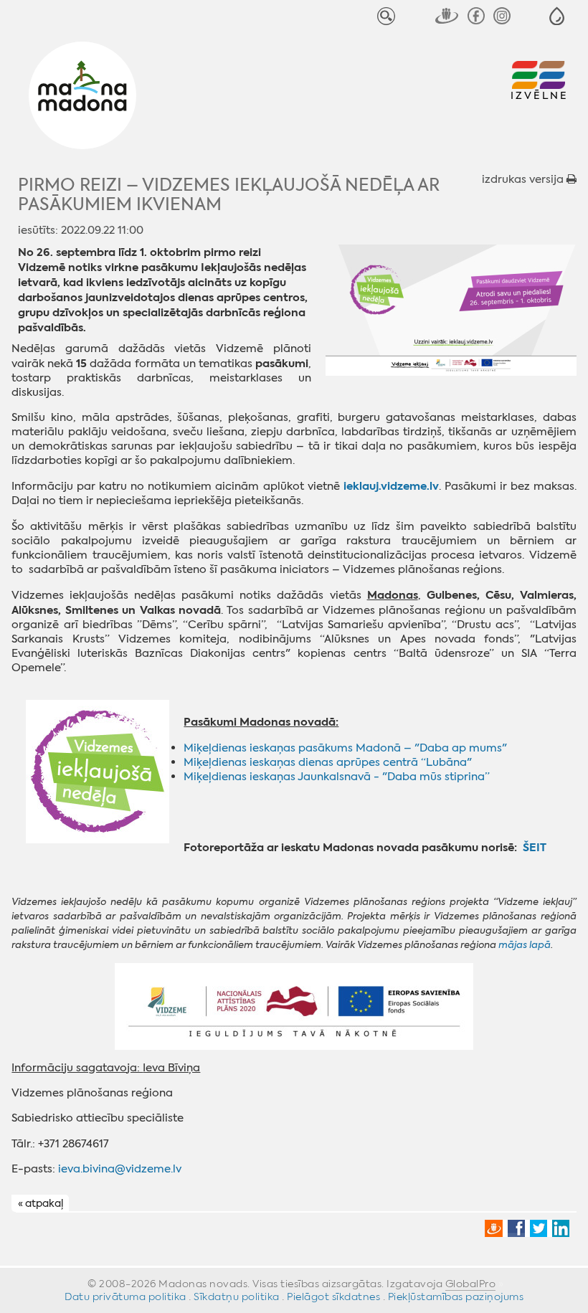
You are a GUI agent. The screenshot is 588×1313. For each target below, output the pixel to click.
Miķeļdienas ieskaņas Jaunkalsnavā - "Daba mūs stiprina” (337, 776)
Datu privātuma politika (125, 1296)
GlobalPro (470, 1283)
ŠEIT (534, 847)
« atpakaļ (40, 1204)
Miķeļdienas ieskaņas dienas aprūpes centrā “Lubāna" (328, 762)
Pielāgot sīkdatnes (333, 1296)
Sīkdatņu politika (237, 1296)
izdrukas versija (524, 179)
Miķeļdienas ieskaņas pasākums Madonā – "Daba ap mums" (345, 748)
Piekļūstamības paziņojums (456, 1296)
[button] (556, 16)
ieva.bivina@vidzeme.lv (119, 1169)
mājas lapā (524, 945)
